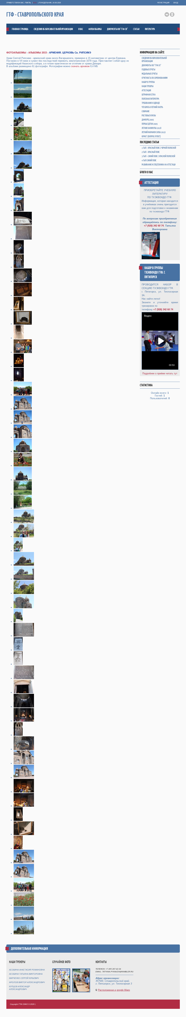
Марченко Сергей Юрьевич (24, 978)
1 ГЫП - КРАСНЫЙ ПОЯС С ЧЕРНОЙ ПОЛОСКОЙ (159, 147)
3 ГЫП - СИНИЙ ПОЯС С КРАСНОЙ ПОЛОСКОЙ (158, 156)
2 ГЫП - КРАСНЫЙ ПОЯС (151, 152)
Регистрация (163, 3)
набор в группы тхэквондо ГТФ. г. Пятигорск (154, 272)
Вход (175, 3)
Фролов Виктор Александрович (27, 982)
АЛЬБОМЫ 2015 (37, 52)
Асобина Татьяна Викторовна (26, 974)
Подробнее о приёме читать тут (159, 373)
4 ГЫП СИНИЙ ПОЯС (149, 160)
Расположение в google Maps (114, 990)
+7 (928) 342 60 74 (154, 225)
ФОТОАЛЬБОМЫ (16, 52)
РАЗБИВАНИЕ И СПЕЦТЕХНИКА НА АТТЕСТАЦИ (158, 164)
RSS (35, 3)
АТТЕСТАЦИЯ (151, 182)
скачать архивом (80, 66)
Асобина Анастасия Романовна (27, 970)
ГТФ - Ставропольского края (35, 14)
